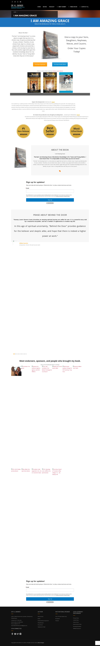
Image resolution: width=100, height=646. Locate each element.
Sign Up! (50, 200)
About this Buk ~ (23, 33)
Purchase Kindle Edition (60, 64)
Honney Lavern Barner (57, 71)
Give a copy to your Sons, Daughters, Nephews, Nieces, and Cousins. (76, 40)
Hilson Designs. (41, 642)
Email (27, 188)
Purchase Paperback (40, 64)
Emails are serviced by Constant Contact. (63, 196)
